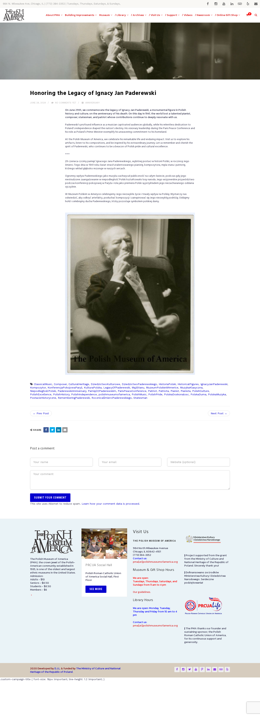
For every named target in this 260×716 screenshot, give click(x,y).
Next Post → (219, 413)
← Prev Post (41, 413)
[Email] (65, 429)
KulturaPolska (93, 387)
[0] (246, 15)
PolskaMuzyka (217, 394)
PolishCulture (200, 390)
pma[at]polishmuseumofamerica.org (155, 562)
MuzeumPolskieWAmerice (162, 387)
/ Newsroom (202, 15)
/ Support (171, 15)
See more (95, 589)
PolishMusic (139, 394)
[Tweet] (52, 429)
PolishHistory (61, 394)
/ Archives (137, 15)
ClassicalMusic (43, 384)
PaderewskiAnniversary (72, 390)
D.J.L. (57, 668)
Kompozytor (38, 387)
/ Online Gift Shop (226, 15)
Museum (104, 15)
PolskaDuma (198, 394)
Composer (60, 384)
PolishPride (155, 394)
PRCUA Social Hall (98, 565)
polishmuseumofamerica (114, 394)
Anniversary (92, 103)
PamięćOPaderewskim (102, 390)
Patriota (164, 390)
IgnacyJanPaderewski (213, 384)
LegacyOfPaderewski (116, 387)
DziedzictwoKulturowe (105, 384)
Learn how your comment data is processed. (111, 503)
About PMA (53, 15)
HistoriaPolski (167, 384)
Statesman (140, 397)
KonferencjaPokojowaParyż (65, 387)
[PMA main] (13, 15)
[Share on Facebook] (46, 429)
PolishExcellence (40, 394)
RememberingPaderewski (74, 397)
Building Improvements (79, 15)
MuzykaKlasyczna (191, 387)
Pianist (175, 390)
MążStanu (138, 387)
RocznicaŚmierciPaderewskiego (112, 397)
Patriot (152, 390)
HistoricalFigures (188, 384)
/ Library (120, 15)
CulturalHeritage (79, 384)
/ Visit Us (154, 15)
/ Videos (187, 15)
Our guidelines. (142, 592)
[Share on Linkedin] (58, 429)
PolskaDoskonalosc (176, 394)
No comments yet (65, 103)
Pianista (186, 390)
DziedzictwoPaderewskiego (139, 384)
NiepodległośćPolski (43, 390)
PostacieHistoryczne (43, 397)
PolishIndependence (84, 394)
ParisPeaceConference (132, 390)
